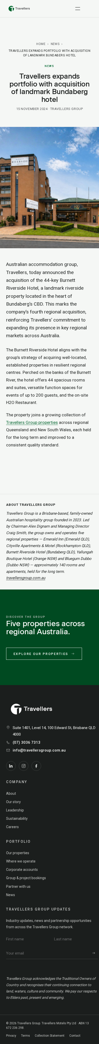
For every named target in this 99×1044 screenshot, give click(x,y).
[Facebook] (36, 766)
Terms (25, 1035)
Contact (74, 1035)
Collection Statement (49, 1035)
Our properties (17, 853)
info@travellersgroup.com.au (39, 750)
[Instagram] (23, 766)
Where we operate (21, 861)
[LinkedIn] (11, 766)
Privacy (11, 1035)
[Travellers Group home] (19, 9)
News (55, 44)
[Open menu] (78, 9)
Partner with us (18, 886)
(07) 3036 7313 (26, 742)
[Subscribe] (93, 953)
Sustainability (17, 818)
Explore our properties (40, 654)
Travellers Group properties (32, 422)
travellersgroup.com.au (25, 578)
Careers (12, 827)
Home (40, 44)
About (11, 793)
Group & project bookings (26, 878)
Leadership (15, 810)
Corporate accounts (22, 870)
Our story (13, 802)
